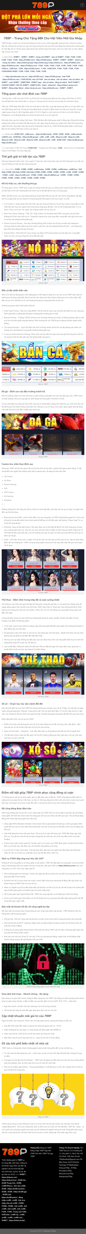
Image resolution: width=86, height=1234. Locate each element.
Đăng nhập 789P (37, 1150)
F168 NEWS (26, 79)
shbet (44, 85)
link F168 (66, 76)
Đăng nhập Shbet (16, 88)
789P (20, 1160)
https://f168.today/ (44, 60)
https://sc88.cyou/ (9, 142)
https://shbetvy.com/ (67, 865)
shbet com (79, 60)
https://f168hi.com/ (27, 60)
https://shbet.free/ (9, 1180)
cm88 (68, 172)
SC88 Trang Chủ (8, 1183)
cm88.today (39, 169)
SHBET (24, 57)
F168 (67, 57)
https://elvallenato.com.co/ (16, 76)
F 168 (43, 68)
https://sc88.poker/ (9, 1197)
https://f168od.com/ (28, 65)
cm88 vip (14, 1214)
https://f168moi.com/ (10, 65)
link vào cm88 (19, 1186)
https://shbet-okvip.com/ (67, 85)
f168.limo (13, 68)
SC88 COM (19, 134)
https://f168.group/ (53, 76)
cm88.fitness (7, 1186)
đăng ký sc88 (61, 137)
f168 (21, 68)
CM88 (17, 169)
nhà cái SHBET (58, 57)
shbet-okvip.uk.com (33, 88)
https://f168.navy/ (36, 76)
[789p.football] (43, 5)
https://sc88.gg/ (20, 1191)
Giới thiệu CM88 (19, 172)
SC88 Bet (17, 137)
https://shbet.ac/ (56, 62)
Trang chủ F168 (19, 1212)
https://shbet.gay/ (41, 62)
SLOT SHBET (73, 82)
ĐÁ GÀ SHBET (23, 85)
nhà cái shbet (49, 79)
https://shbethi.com (50, 88)
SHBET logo (36, 82)
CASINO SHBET (8, 85)
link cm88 (18, 1206)
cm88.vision (63, 169)
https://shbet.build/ (17, 1220)
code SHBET (14, 82)
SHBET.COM (35, 85)
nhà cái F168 (37, 79)
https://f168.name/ (32, 68)
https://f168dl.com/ (72, 62)
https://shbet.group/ (25, 62)
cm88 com (18, 1217)
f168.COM (51, 68)
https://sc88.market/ (16, 1189)
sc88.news (29, 134)
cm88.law (73, 169)
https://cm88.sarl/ (22, 175)
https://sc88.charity (44, 134)
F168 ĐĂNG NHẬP (9, 71)
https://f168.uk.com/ (11, 79)
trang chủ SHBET (43, 57)
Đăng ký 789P (46, 1148)
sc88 (42, 137)
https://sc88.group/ (30, 137)
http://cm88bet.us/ (51, 175)
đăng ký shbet (61, 82)
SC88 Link (7, 1194)
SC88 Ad (21, 1180)
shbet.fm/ (52, 85)
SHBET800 (25, 82)
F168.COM (32, 148)
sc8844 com (7, 137)
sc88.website (76, 134)
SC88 (55, 134)
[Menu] (82, 5)
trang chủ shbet (9, 62)
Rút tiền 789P (41, 1153)
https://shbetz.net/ (9, 1177)
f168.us (5, 68)
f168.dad (5, 1214)
